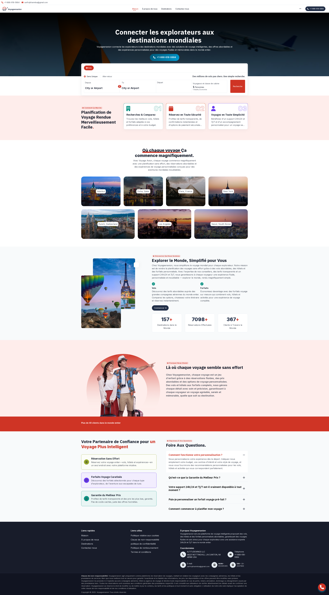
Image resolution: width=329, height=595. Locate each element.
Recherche (237, 86)
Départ (160, 82)
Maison (135, 9)
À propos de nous (149, 9)
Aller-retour (107, 76)
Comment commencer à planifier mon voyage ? (196, 508)
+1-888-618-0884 (317, 9)
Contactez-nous (182, 9)
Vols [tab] (90, 68)
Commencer (159, 308)
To (123, 83)
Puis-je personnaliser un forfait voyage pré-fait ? (197, 499)
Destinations (166, 9)
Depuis (88, 83)
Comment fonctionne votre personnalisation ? (195, 454)
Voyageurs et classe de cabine (206, 83)
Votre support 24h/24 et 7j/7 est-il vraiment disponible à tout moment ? (205, 488)
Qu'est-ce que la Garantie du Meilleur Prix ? (194, 477)
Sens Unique (92, 76)
